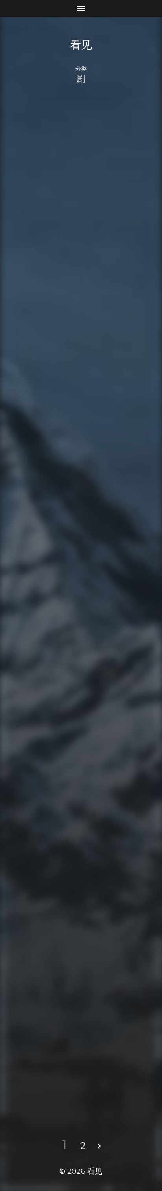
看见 (81, 44)
